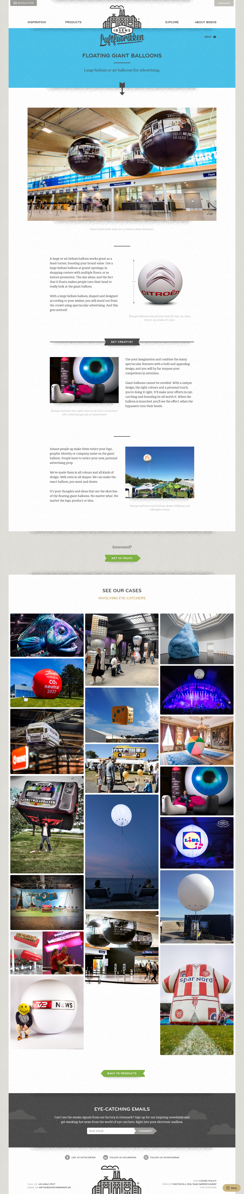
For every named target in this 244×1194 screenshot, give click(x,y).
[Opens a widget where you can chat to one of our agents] (231, 1188)
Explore (172, 22)
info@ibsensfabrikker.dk (55, 1187)
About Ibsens (205, 22)
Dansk (222, 9)
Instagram (164, 1157)
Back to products (122, 1073)
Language (224, 3)
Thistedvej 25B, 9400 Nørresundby (194, 1184)
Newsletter (26, 2)
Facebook (84, 1157)
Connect (146, 1131)
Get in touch (122, 558)
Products (73, 22)
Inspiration (37, 22)
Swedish (223, 15)
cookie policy (207, 1180)
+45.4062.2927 (46, 1184)
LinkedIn (123, 1157)
